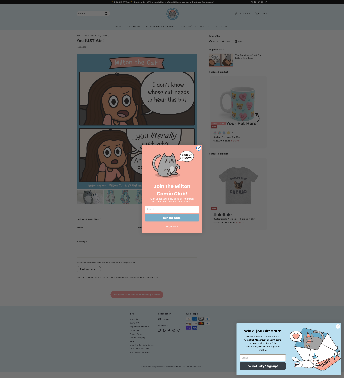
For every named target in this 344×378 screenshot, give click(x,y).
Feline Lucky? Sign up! (263, 366)
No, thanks (172, 226)
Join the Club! (172, 218)
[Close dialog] (198, 148)
